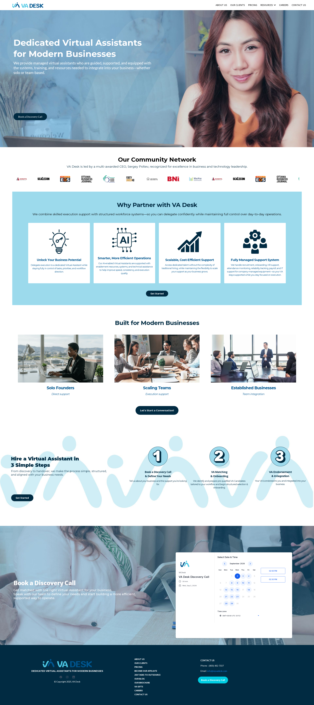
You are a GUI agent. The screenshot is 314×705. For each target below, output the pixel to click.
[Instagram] (67, 677)
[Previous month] (224, 563)
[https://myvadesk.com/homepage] (27, 5)
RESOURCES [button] (266, 5)
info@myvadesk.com (217, 671)
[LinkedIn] (73, 677)
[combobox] (239, 615)
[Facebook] (61, 677)
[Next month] (250, 563)
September (235, 563)
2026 (242, 563)
